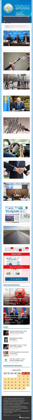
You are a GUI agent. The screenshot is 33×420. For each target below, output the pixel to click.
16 (23, 382)
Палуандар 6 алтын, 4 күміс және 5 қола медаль (18, 345)
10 (27, 379)
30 (23, 388)
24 (27, 385)
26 (8, 388)
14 (17, 250)
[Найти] (28, 17)
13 (13, 250)
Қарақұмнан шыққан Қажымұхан (16, 339)
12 (9, 250)
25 (5, 388)
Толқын (16, 8)
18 (5, 385)
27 (12, 388)
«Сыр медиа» (14, 415)
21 (15, 385)
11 (6, 250)
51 (23, 250)
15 (19, 382)
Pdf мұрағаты (17, 279)
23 (23, 385)
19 (8, 385)
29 (19, 388)
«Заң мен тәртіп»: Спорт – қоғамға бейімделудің (18, 359)
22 (19, 385)
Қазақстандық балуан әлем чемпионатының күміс (18, 332)
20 (12, 385)
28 (15, 388)
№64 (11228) (16, 267)
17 (27, 382)
